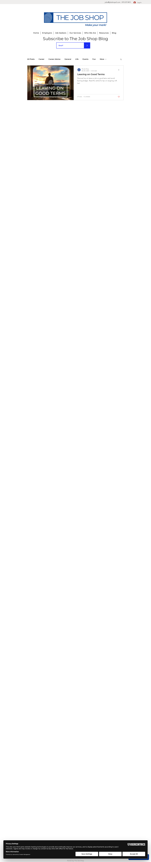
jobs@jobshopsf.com (112, 2)
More (102, 59)
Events (85, 59)
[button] (121, 59)
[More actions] (119, 70)
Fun (94, 59)
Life (76, 59)
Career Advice (54, 59)
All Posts (31, 59)
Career (41, 59)
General (68, 59)
